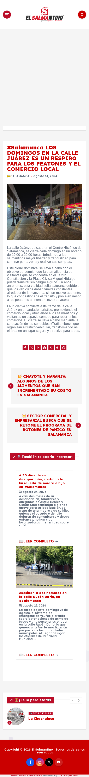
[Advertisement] (44, 75)
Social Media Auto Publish (26, 775)
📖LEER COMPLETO (37, 541)
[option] (44, 716)
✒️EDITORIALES (40, 713)
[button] (73, 700)
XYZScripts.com (68, 775)
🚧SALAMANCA (18, 176)
